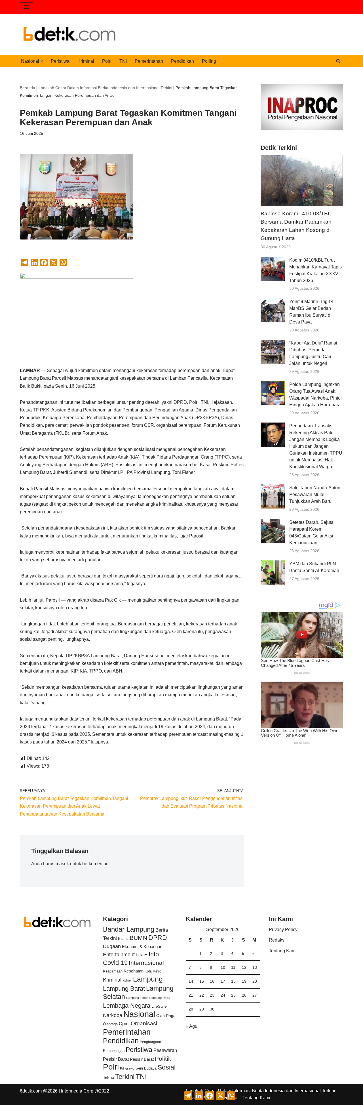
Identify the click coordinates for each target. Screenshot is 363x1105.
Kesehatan (133, 971)
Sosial (167, 1067)
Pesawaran (165, 1050)
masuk (62, 863)
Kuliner (127, 980)
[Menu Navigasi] (26, 7)
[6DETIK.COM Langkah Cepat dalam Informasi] (69, 34)
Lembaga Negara (126, 1005)
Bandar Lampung (128, 929)
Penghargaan (150, 1042)
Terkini (124, 1076)
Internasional (146, 962)
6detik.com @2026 (39, 1091)
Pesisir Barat (116, 1059)
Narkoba (112, 1015)
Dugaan (112, 946)
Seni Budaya (146, 1068)
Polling (209, 61)
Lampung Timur (137, 997)
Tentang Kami (283, 950)
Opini (124, 1023)
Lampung (148, 979)
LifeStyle (159, 1006)
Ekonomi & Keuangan (142, 946)
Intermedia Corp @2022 (85, 1091)
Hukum (141, 955)
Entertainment (119, 954)
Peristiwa (60, 61)
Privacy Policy (283, 929)
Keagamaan (113, 971)
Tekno (108, 1077)
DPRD (157, 937)
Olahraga (110, 1024)
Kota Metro (153, 971)
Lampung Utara (159, 997)
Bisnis (123, 938)
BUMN (138, 937)
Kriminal (85, 61)
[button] (42, 61)
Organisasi (144, 1023)
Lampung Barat (124, 988)
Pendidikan (182, 61)
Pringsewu (127, 1068)
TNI (123, 61)
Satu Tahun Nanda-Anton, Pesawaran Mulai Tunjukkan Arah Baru (315, 494)
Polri (106, 61)
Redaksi (277, 940)
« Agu (191, 1026)
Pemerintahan (149, 61)
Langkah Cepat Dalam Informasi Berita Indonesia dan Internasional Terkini (105, 87)
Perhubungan (113, 1051)
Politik (163, 1058)
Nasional (139, 1014)
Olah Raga (166, 1016)
